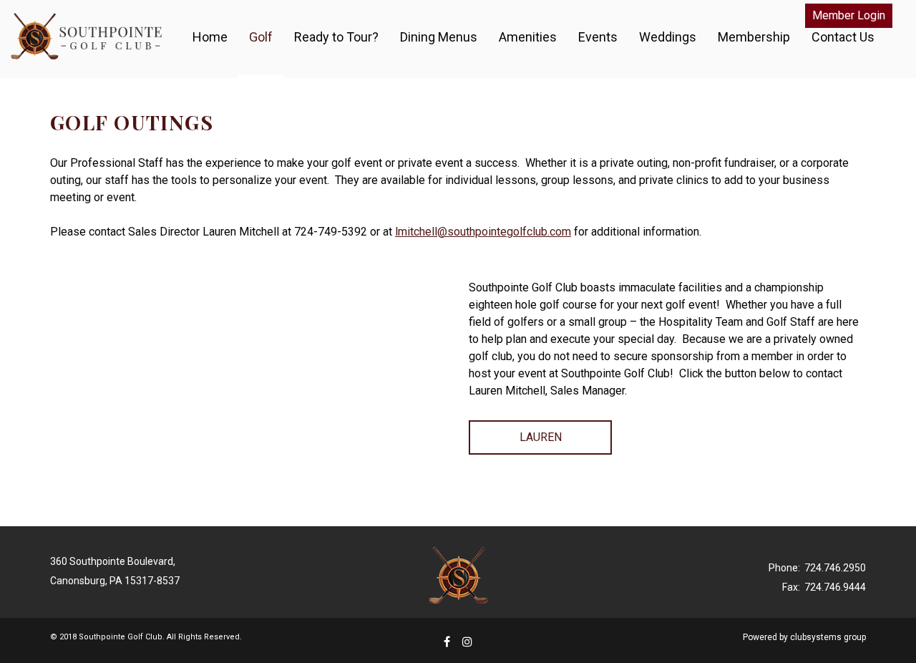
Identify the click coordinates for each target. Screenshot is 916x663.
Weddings (667, 36)
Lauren (541, 437)
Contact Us (843, 36)
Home (210, 36)
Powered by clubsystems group (804, 637)
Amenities (528, 36)
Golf (261, 36)
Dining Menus (438, 36)
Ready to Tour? (336, 36)
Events (598, 36)
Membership (754, 36)
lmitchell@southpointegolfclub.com (483, 231)
